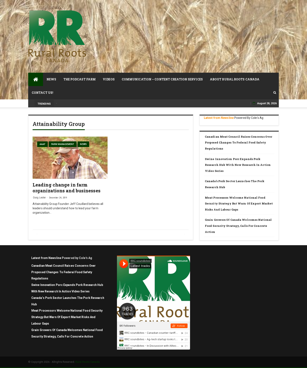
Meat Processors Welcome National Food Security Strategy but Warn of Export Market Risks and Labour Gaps (239, 203)
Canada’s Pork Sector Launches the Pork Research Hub (234, 184)
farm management (62, 144)
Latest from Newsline (219, 117)
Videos (109, 79)
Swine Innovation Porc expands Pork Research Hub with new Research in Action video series (238, 165)
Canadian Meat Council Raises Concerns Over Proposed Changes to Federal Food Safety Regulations (238, 142)
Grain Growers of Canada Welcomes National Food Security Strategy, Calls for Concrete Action (238, 225)
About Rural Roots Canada (234, 79)
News (51, 79)
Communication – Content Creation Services (162, 79)
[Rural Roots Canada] (35, 79)
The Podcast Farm (79, 79)
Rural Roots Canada (87, 361)
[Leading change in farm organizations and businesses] (70, 158)
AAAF (42, 144)
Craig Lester (39, 197)
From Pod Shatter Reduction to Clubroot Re (82, 103)
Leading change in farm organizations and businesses (66, 188)
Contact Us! (42, 93)
